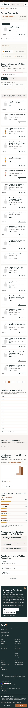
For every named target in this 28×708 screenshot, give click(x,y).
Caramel (3, 503)
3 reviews (15, 175)
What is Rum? (17, 641)
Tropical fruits (4, 506)
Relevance (3, 88)
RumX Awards (4, 648)
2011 (3, 419)
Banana (5, 510)
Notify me (23, 34)
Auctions (3, 646)
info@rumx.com (5, 632)
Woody (2, 499)
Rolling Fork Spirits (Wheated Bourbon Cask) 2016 (16, 352)
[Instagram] (5, 635)
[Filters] (25, 74)
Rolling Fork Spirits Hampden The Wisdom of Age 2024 (16, 185)
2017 (3, 405)
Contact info (17, 665)
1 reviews (15, 258)
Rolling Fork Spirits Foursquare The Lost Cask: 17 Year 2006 (17, 366)
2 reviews (15, 189)
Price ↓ (24, 88)
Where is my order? (19, 662)
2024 (3, 396)
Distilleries (17, 650)
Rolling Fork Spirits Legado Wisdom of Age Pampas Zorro (16, 268)
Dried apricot (6, 513)
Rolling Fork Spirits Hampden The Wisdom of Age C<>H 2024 (16, 296)
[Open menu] (2, 4)
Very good (8, 481)
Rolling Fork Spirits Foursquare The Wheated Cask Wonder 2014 (17, 227)
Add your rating (7, 486)
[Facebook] (2, 635)
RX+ (2, 671)
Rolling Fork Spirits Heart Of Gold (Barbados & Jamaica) (17, 27)
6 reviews (15, 31)
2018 (3, 402)
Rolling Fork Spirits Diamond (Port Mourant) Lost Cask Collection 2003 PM (16, 199)
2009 (3, 425)
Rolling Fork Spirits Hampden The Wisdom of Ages (16, 310)
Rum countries (18, 648)
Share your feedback (19, 664)
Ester (4, 517)
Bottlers (16, 651)
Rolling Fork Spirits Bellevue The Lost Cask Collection (17, 171)
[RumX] (6, 4)
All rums (3, 38)
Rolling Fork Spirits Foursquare (17, 157)
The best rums (4, 644)
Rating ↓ (15, 88)
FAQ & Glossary (18, 643)
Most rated (9, 88)
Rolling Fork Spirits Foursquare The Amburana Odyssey (17, 241)
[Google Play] (5, 690)
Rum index (17, 655)
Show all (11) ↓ (14, 578)
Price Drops (17, 656)
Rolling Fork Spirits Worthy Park (17, 212)
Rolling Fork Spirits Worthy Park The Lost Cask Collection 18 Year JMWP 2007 (17, 325)
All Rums (3, 641)
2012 (3, 416)
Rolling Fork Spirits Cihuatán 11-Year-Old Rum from (17, 115)
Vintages (16, 653)
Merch (2, 650)
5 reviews (15, 119)
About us (3, 662)
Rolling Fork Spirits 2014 (15, 253)
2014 (3, 413)
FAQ (15, 38)
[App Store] (2, 690)
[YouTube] (8, 635)
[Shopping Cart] (26, 4)
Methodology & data (5, 664)
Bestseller (3, 643)
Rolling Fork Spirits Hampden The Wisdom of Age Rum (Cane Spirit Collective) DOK (17, 143)
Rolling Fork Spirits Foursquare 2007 (17, 129)
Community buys (9, 38)
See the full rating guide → (15, 462)
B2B (2, 667)
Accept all (21, 705)
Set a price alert (18, 96)
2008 (3, 428)
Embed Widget (4, 669)
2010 (3, 422)
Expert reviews (18, 644)
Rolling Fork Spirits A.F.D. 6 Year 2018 (17, 281)
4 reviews (15, 133)
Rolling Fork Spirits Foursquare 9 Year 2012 (17, 339)
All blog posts (17, 646)
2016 (3, 408)
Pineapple (5, 520)
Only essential (8, 705)
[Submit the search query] (3, 74)
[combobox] (17, 4)
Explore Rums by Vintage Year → (9, 431)
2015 (3, 411)
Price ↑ (20, 88)
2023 (3, 399)
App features (3, 665)
